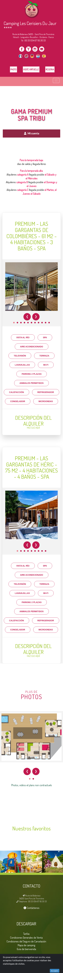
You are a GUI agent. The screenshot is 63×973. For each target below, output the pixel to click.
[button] (14, 322)
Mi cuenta (33, 133)
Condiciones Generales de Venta (26, 937)
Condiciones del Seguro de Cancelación (26, 941)
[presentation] (27, 316)
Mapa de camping (26, 945)
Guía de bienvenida (26, 949)
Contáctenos (32, 907)
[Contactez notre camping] (41, 48)
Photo (13, 69)
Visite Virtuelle (31, 69)
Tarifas (26, 933)
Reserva (50, 69)
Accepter (54, 971)
